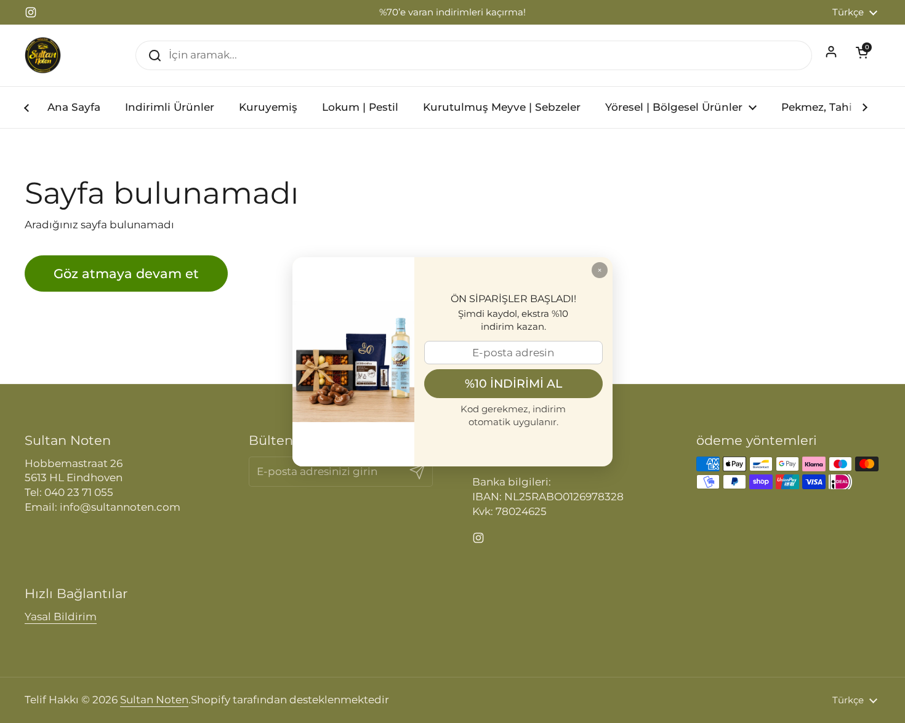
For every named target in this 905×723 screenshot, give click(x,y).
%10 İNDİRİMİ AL (513, 383)
